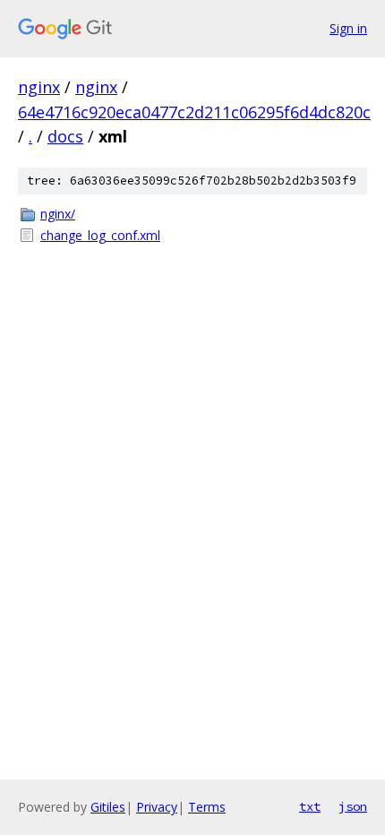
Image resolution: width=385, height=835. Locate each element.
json (352, 806)
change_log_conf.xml (100, 235)
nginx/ (57, 213)
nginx (39, 87)
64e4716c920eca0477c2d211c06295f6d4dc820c (194, 112)
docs (65, 136)
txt (310, 806)
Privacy (156, 806)
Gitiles (107, 806)
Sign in (348, 28)
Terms (207, 806)
